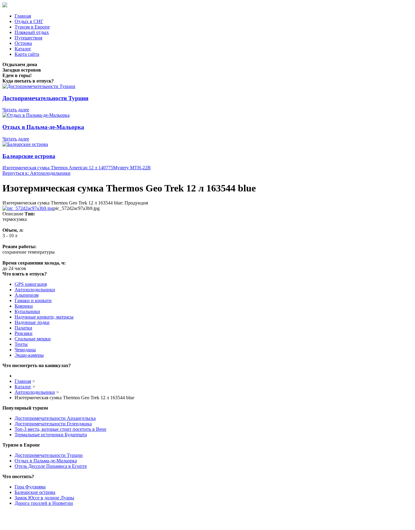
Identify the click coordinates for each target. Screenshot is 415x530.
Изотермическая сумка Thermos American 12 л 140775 (57, 167)
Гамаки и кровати (33, 300)
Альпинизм (27, 295)
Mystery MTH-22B (132, 167)
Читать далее (15, 109)
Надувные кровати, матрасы (44, 316)
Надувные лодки (32, 322)
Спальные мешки (33, 338)
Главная (23, 16)
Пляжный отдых (32, 32)
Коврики (24, 306)
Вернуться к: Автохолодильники (36, 173)
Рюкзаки (24, 333)
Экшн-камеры (29, 355)
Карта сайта (27, 54)
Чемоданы (25, 349)
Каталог (23, 48)
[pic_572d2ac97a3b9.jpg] (27, 208)
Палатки (23, 327)
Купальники (27, 311)
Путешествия (28, 37)
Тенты (21, 344)
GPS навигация (31, 284)
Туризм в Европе (32, 26)
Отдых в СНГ (29, 21)
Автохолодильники (35, 289)
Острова (23, 43)
